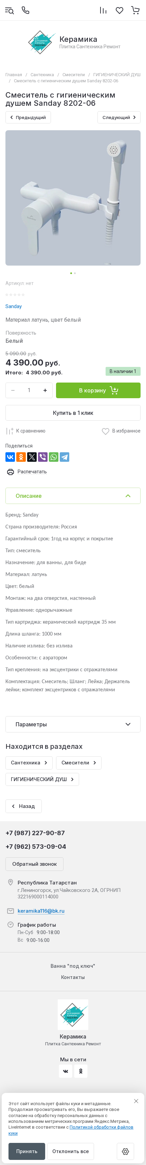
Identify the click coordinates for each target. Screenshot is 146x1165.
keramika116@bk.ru (41, 911)
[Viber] (43, 457)
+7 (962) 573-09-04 (35, 846)
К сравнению (30, 431)
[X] (32, 457)
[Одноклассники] (21, 457)
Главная (13, 74)
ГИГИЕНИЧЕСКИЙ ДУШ (117, 74)
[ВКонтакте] (10, 457)
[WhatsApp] (53, 457)
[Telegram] (64, 457)
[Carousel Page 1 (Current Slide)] (71, 273)
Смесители (73, 74)
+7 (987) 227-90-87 (35, 833)
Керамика (78, 39)
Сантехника (42, 74)
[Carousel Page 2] (75, 273)
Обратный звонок (34, 864)
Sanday (13, 306)
